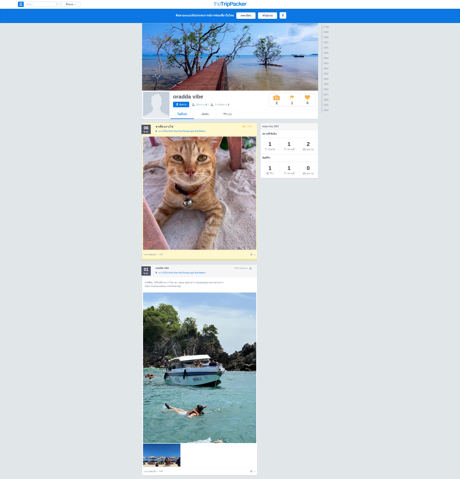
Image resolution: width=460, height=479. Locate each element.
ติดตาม (183, 104)
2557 (325, 94)
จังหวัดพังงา (182, 131)
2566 (325, 47)
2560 (325, 79)
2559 (325, 84)
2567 (325, 42)
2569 (325, 32)
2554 (325, 110)
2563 (325, 63)
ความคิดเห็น (150, 255)
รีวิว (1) (227, 114)
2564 (325, 58)
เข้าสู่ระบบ (267, 15)
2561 (325, 73)
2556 (325, 99)
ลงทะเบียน (246, 15)
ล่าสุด (326, 27)
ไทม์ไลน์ (182, 114)
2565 (325, 53)
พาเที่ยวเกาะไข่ (164, 126)
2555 (325, 105)
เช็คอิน (205, 114)
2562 (325, 68)
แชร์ (161, 254)
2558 (325, 89)
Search (56, 4)
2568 (325, 37)
